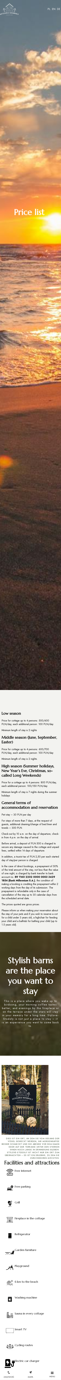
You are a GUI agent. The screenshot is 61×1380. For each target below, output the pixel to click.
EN (53, 9)
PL (49, 9)
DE (58, 9)
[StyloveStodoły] (9, 10)
